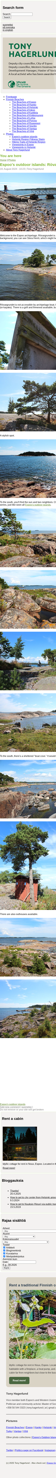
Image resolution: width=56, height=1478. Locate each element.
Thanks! (14, 1191)
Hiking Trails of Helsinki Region (28, 142)
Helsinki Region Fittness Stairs (28, 139)
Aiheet (6, 1228)
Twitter (9, 1450)
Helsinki (47, 1427)
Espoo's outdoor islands (24, 136)
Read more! (9, 1168)
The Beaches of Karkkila (25, 112)
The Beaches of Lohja (23, 118)
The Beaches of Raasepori (26, 123)
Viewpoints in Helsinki (24, 147)
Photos (9, 134)
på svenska (9, 27)
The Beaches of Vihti (23, 131)
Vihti (25, 1431)
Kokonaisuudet (11, 1239)
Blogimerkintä (13, 1250)
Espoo (29, 1427)
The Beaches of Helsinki (25, 107)
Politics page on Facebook (29, 1450)
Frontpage (11, 97)
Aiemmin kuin (10, 1259)
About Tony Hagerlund (18, 150)
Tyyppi (6, 1244)
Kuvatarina (12, 1253)
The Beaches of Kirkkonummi (27, 115)
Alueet (6, 1234)
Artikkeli (10, 1247)
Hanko (38, 1427)
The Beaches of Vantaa (24, 128)
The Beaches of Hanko (24, 104)
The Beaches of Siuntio (24, 126)
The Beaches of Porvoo (24, 120)
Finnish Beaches (15, 99)
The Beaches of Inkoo (23, 110)
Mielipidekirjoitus (15, 1256)
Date (5, 1262)
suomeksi (8, 24)
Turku (9, 1431)
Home (3, 160)
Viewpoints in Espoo (23, 144)
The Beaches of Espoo (24, 102)
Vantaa (17, 1431)
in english (8, 30)
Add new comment (10, 1107)
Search (7, 14)
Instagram (50, 1450)
